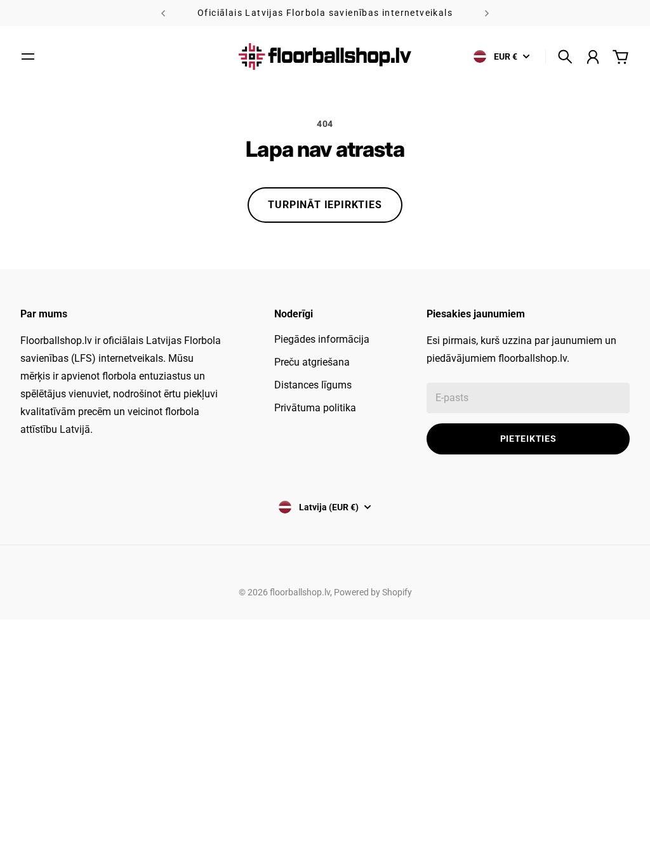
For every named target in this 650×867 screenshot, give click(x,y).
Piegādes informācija (321, 339)
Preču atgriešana (312, 362)
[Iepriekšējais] (163, 13)
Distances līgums (313, 385)
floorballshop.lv (300, 592)
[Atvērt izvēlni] (28, 56)
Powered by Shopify (373, 592)
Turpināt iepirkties (324, 205)
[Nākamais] (487, 13)
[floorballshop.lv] (325, 56)
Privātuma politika (315, 408)
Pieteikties (528, 439)
